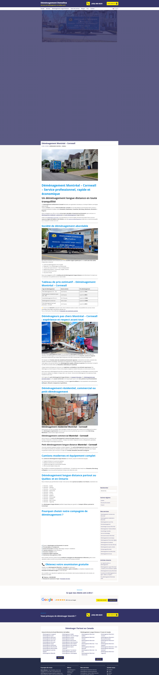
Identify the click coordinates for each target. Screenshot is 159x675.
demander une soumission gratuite (69, 311)
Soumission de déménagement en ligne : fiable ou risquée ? (109, 573)
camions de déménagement (74, 219)
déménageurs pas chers (53, 217)
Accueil (43, 146)
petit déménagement (70, 215)
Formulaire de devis (65, 578)
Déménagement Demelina (54, 2)
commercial (59, 215)
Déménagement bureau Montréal (109, 570)
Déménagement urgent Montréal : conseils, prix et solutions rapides (109, 567)
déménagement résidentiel (49, 215)
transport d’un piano (76, 377)
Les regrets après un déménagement (105, 563)
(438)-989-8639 (96, 4)
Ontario (47, 146)
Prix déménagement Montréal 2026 (108, 577)
